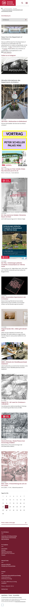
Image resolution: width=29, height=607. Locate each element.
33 (17, 510)
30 (6, 510)
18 (13, 503)
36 (3, 513)
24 (10, 506)
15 (3, 503)
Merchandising (5, 539)
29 (3, 510)
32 (13, 510)
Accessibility (16, 595)
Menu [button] (27, 3)
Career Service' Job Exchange (8, 537)
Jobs (11, 46)
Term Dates (4, 548)
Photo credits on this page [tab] (8, 522)
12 (17, 500)
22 (3, 506)
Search (22, 3)
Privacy (10, 595)
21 (24, 503)
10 (10, 500)
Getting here (4, 589)
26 (17, 506)
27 (20, 506)
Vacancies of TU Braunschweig (9, 536)
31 (10, 510)
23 (6, 506)
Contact (5, 48)
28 (24, 506)
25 (13, 506)
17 (10, 503)
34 (20, 510)
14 (24, 500)
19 (17, 503)
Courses (3, 550)
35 (24, 510)
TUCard (3, 555)
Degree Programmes (6, 552)
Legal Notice (4, 595)
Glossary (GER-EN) (6, 564)
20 (20, 503)
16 (6, 503)
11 (13, 500)
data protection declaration (20, 601)
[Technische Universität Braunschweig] (8, 3)
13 (20, 500)
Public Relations (7, 52)
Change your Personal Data (8, 566)
